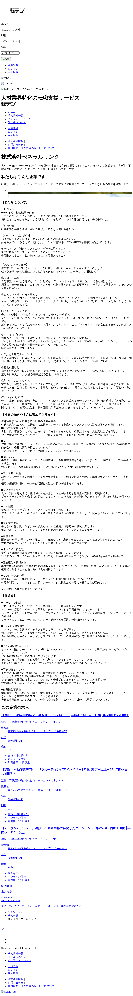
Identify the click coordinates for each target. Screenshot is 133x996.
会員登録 (13, 65)
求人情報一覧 (15, 115)
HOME (12, 112)
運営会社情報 (15, 141)
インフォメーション (19, 119)
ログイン (13, 68)
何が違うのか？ (17, 122)
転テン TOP (14, 912)
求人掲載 (13, 72)
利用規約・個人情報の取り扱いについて (31, 148)
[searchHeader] (6, 59)
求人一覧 (13, 915)
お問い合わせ (15, 144)
